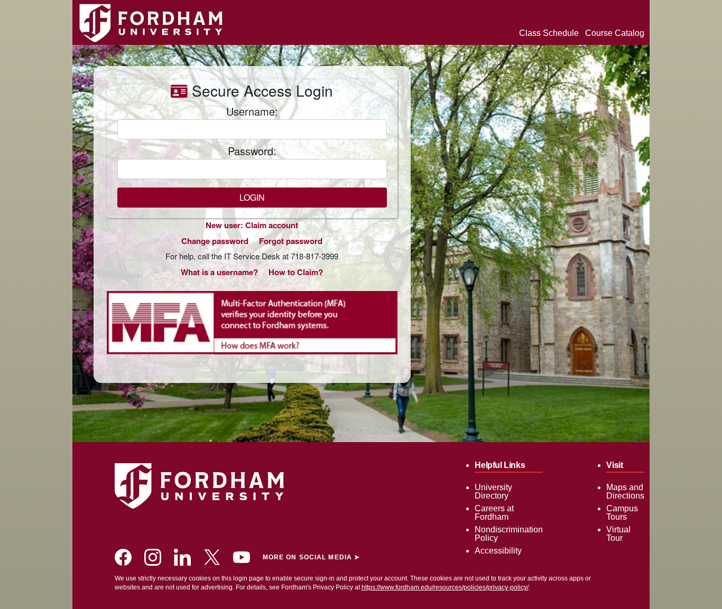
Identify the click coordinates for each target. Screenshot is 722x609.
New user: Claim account (252, 225)
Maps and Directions (625, 491)
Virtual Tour (618, 533)
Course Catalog (614, 33)
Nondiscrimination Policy (509, 533)
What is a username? (219, 272)
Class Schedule (549, 33)
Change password (214, 241)
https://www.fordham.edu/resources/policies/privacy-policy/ (445, 587)
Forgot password (290, 241)
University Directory (493, 491)
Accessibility (498, 550)
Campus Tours (622, 512)
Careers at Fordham (494, 512)
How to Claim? (296, 272)
